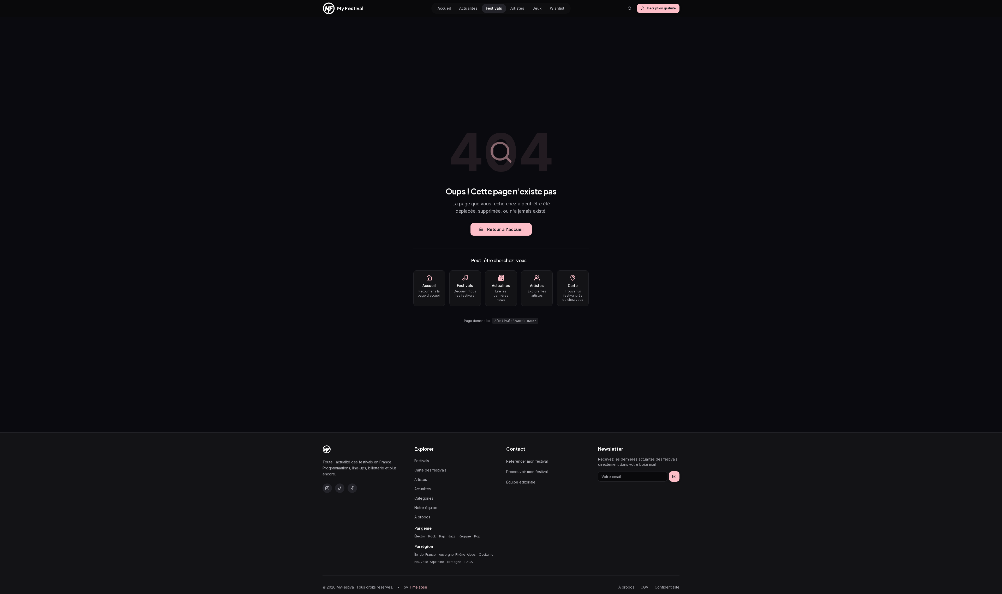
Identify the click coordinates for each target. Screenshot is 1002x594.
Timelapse (418, 587)
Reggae (465, 536)
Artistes (517, 8)
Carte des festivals (430, 470)
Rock (432, 536)
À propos (422, 517)
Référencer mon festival (527, 461)
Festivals (494, 8)
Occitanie (486, 554)
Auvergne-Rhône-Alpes (457, 554)
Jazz (452, 536)
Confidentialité (667, 587)
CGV (644, 587)
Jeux (537, 8)
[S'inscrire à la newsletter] (674, 476)
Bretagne (454, 562)
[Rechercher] (629, 8)
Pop (477, 536)
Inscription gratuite (661, 8)
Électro (419, 536)
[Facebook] (352, 488)
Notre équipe (425, 507)
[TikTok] (339, 488)
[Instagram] (327, 488)
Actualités (468, 8)
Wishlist (557, 8)
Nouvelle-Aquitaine (429, 562)
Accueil (444, 8)
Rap (442, 536)
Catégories (423, 498)
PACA (468, 562)
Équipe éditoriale (520, 482)
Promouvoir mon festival (527, 471)
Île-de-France (425, 554)
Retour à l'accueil (505, 229)
